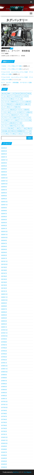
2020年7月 (4, 309)
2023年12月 (4, 201)
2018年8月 (4, 377)
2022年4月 (4, 252)
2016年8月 (4, 449)
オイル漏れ (26, 104)
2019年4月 (4, 354)
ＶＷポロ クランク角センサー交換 (11, 66)
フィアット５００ (25, 120)
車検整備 (20, 131)
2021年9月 (4, 267)
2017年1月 (4, 434)
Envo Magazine (27, 472)
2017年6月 (4, 419)
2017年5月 (4, 422)
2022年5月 (4, 249)
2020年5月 (4, 315)
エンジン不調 (6, 104)
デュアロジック (23, 115)
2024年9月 (4, 187)
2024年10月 (4, 184)
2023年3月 (4, 222)
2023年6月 (4, 216)
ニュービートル (25, 117)
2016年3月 (4, 464)
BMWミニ (11, 93)
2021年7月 (4, 273)
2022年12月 (4, 231)
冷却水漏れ (6, 131)
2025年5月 (4, 166)
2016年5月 (4, 458)
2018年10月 (4, 372)
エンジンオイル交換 (24, 101)
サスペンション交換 (8, 109)
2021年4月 (4, 282)
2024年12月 (4, 178)
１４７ (28, 131)
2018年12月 (4, 366)
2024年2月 (4, 198)
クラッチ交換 (15, 107)
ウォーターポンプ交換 (9, 101)
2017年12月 (4, 401)
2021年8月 (4, 270)
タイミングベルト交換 (9, 115)
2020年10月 (4, 300)
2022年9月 (4, 240)
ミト (16, 128)
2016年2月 (4, 467)
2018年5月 (4, 386)
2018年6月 (4, 383)
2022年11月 (4, 234)
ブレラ (19, 123)
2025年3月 (4, 172)
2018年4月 (4, 389)
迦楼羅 (6, 53)
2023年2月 (4, 225)
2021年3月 (4, 285)
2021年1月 (4, 291)
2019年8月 (4, 342)
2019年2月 (4, 360)
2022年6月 (4, 246)
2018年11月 (4, 369)
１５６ (4, 133)
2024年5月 (4, 193)
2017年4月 (4, 425)
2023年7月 (4, 213)
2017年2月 (4, 431)
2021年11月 (4, 261)
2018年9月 (4, 374)
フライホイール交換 (8, 123)
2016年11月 (4, 440)
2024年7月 (4, 190)
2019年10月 (4, 336)
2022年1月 (4, 258)
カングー (5, 107)
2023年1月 (4, 228)
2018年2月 (4, 395)
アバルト (5, 96)
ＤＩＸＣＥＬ (26, 133)
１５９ (12, 133)
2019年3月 (4, 357)
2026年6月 (4, 148)
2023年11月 (4, 204)
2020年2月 (4, 324)
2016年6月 (4, 455)
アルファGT (24, 96)
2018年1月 (4, 398)
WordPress (16, 472)
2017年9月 (4, 410)
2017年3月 (4, 428)
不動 (29, 128)
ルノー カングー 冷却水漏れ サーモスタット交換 (16, 82)
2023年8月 (4, 210)
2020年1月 (4, 327)
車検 (13, 131)
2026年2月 (4, 154)
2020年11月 (4, 297)
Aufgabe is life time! (17, 7)
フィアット (13, 120)
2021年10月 (4, 264)
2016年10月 (4, 443)
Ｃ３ (18, 133)
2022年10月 (4, 237)
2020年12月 (4, 294)
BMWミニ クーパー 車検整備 (15, 51)
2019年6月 (4, 348)
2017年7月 (4, 416)
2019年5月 (4, 351)
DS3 (18, 93)
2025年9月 (4, 163)
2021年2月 (4, 288)
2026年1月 (4, 157)
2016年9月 (4, 446)
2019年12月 (4, 330)
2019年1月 (4, 363)
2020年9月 (4, 303)
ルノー (23, 128)
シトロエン (6, 112)
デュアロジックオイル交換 (10, 117)
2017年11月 (4, 404)
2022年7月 (4, 243)
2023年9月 (4, 207)
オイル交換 (16, 104)
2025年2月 (4, 175)
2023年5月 (4, 219)
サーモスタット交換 (22, 109)
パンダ (4, 120)
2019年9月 (4, 339)
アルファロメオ (7, 99)
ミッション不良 (7, 128)
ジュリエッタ (16, 112)
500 (4, 93)
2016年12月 (4, 437)
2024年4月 (4, 195)
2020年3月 (4, 321)
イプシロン (18, 99)
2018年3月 (4, 392)
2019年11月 (4, 333)
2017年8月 (4, 413)
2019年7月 (4, 345)
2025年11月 (4, 160)
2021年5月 (4, 279)
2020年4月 (4, 318)
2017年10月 (4, 407)
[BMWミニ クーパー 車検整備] (17, 34)
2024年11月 (4, 181)
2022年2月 (4, 255)
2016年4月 (4, 461)
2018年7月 (4, 380)
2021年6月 (4, 276)
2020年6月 (4, 312)
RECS (23, 93)
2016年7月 (4, 452)
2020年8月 (4, 306)
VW (29, 93)
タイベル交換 (27, 112)
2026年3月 (4, 151)
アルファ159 (14, 96)
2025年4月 (4, 169)
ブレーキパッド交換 (8, 125)
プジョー (20, 125)
